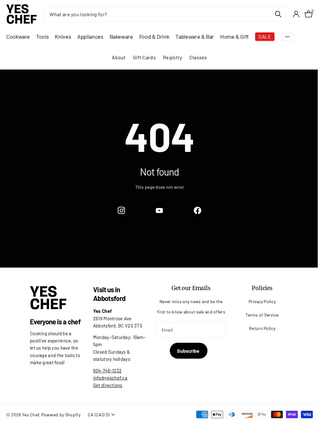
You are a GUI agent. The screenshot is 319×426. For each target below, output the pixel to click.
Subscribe (188, 351)
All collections (18, 36)
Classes (198, 57)
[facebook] (197, 210)
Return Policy (262, 328)
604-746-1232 (107, 370)
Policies (262, 288)
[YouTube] (159, 210)
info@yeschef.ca (110, 377)
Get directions (107, 385)
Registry (172, 57)
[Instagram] (121, 210)
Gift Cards (144, 57)
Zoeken (278, 14)
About (119, 57)
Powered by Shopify (60, 414)
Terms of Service (262, 314)
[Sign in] (296, 14)
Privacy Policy (262, 301)
